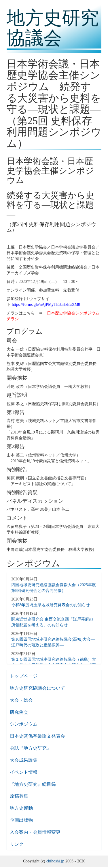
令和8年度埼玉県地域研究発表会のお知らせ (50, 605)
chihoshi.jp (55, 861)
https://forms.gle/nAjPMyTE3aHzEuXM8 (46, 304)
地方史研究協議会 (53, 28)
